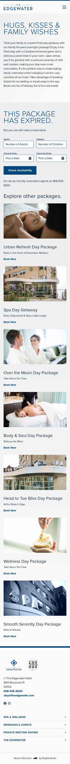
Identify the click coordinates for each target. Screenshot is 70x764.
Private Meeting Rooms (21, 732)
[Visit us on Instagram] (9, 703)
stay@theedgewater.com (19, 695)
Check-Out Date (44, 153)
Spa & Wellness (15, 717)
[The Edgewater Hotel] (18, 7)
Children (40, 139)
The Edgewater (14, 740)
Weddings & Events (18, 724)
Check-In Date (10, 153)
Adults (7, 139)
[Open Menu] (65, 7)
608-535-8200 (13, 691)
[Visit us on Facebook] (5, 703)
